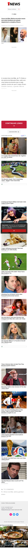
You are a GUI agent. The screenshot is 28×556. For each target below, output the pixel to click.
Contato (3, 503)
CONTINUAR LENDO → (14, 124)
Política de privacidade (10, 503)
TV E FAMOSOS (9, 489)
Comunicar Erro (13, 131)
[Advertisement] (14, 62)
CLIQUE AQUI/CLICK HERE (16, 509)
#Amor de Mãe (8, 492)
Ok (14, 230)
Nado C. (22, 25)
